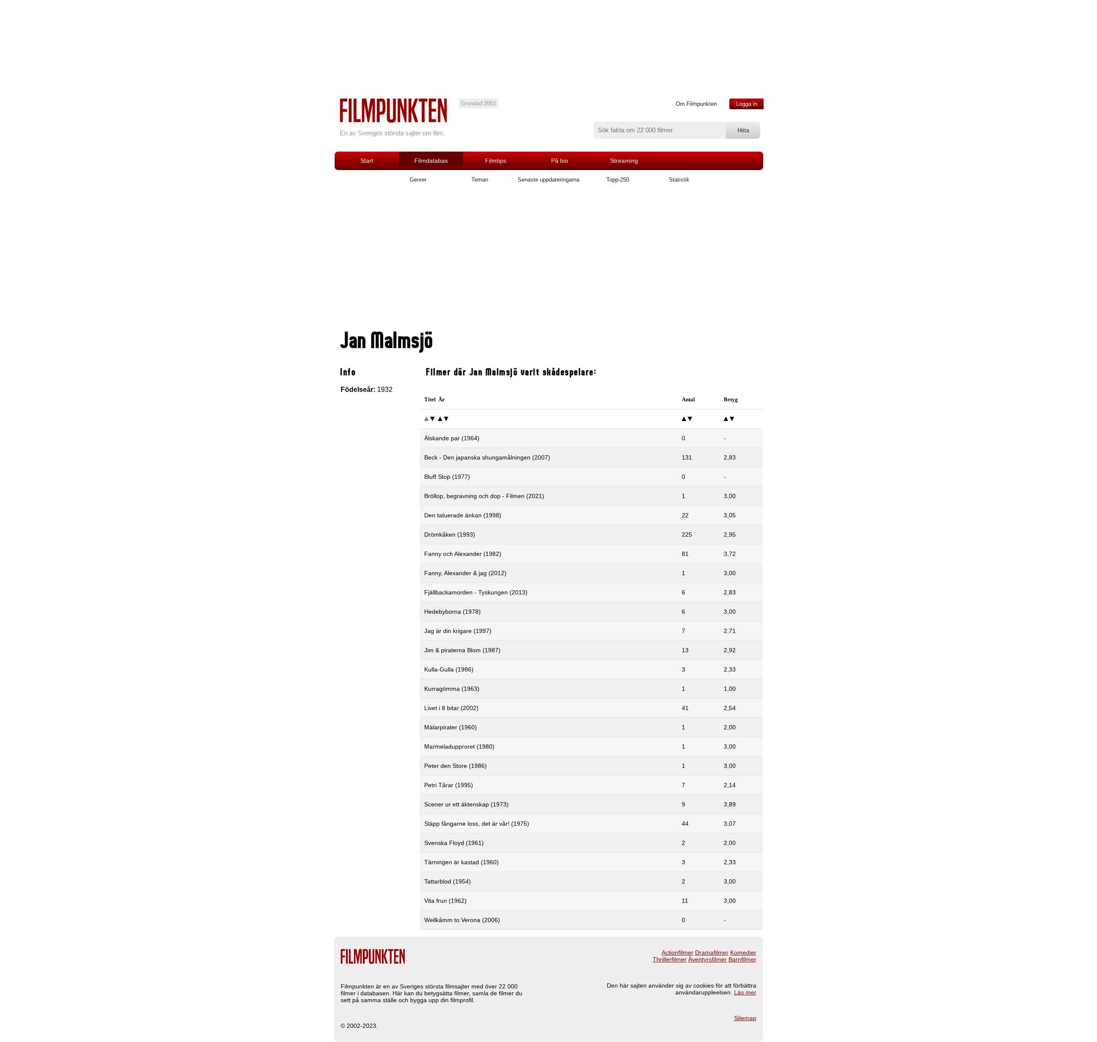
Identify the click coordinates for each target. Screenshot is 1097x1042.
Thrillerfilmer (669, 959)
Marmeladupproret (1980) (459, 746)
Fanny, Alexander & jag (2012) (465, 573)
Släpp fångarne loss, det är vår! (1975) (476, 823)
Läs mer (745, 992)
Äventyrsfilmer (707, 959)
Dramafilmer (711, 952)
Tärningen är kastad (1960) (461, 862)
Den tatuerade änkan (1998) (462, 515)
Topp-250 (617, 179)
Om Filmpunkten (696, 104)
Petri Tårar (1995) (448, 785)
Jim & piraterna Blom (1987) (462, 650)
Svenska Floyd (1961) (454, 842)
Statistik (679, 179)
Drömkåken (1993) (449, 534)
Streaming (624, 160)
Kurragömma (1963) (452, 688)
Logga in (746, 104)
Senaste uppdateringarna (548, 179)
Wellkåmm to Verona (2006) (462, 920)
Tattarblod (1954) (447, 881)
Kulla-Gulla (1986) (449, 669)
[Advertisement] (548, 260)
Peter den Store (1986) (455, 765)
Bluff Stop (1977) (447, 476)
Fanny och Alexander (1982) (462, 553)
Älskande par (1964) (452, 438)
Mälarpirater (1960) (450, 727)
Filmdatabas (431, 160)
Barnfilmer (742, 959)
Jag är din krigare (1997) (458, 630)
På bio (559, 160)
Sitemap (745, 1018)
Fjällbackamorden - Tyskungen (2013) (476, 592)
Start (366, 160)
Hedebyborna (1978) (452, 611)
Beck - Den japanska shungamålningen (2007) (487, 457)
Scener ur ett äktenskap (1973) (466, 804)
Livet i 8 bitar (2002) (451, 708)
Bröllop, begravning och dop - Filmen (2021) (484, 496)
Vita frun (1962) (445, 900)
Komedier (743, 952)
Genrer (418, 179)
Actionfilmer (677, 952)
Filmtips (495, 160)
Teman (479, 179)
